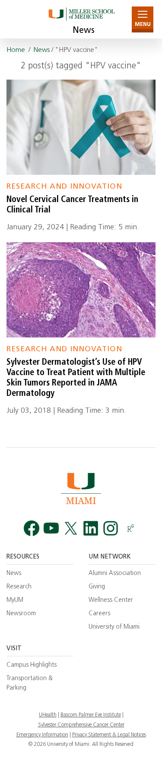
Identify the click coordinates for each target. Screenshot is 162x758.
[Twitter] (71, 528)
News (84, 30)
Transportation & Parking (29, 683)
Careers (99, 613)
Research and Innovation (64, 186)
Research (19, 587)
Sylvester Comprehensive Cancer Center (81, 725)
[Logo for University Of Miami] (81, 488)
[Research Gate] (130, 528)
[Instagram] (111, 528)
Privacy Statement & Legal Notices (109, 735)
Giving (97, 587)
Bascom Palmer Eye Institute (90, 715)
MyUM (14, 600)
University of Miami (114, 627)
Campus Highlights (31, 665)
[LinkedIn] (91, 528)
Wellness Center (111, 600)
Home (15, 50)
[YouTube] (51, 528)
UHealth (48, 715)
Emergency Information (42, 735)
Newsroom (21, 613)
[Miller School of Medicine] (81, 19)
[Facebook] (31, 528)
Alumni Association (115, 573)
